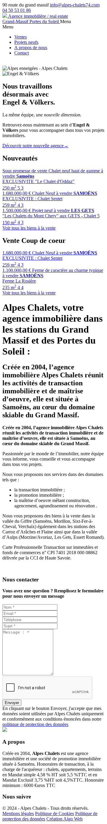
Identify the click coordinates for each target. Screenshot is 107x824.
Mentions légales (18, 813)
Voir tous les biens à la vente (29, 227)
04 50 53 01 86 (16, 10)
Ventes (20, 36)
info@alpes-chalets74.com (75, 4)
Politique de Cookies (54, 813)
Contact (21, 52)
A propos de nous (30, 47)
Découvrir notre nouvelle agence (35, 145)
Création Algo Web (64, 818)
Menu (65, 21)
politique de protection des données (35, 724)
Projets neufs (26, 42)
